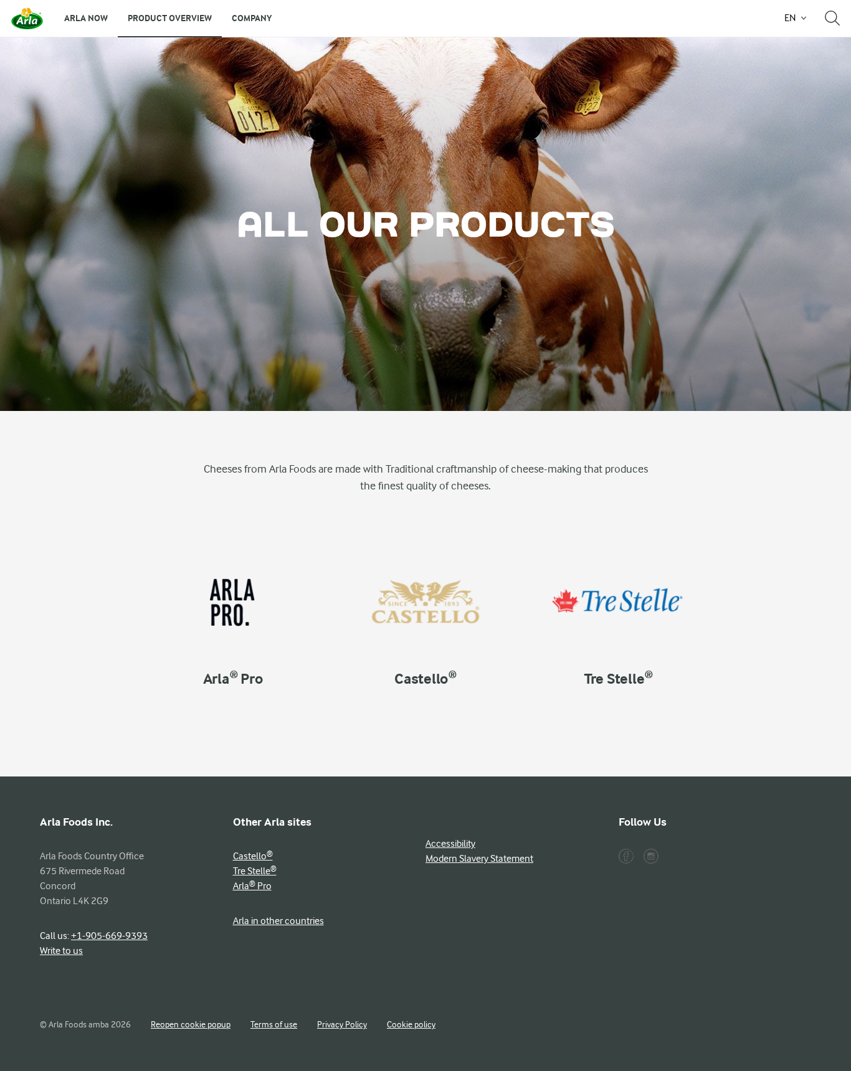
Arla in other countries (278, 921)
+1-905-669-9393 (109, 935)
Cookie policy (411, 1024)
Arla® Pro (252, 886)
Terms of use (273, 1024)
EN (790, 18)
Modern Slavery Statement (479, 858)
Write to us (61, 950)
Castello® (253, 856)
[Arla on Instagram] (651, 856)
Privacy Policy (342, 1024)
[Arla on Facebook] (626, 856)
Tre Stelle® (255, 871)
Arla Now (86, 18)
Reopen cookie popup (191, 1024)
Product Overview (170, 18)
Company (252, 18)
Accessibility (450, 843)
